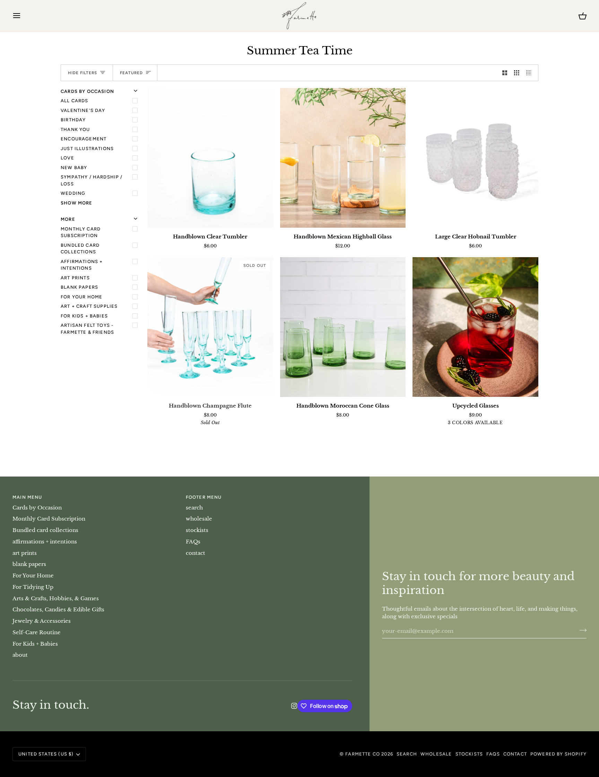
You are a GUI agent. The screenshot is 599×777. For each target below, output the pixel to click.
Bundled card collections (80, 249)
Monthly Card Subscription (81, 232)
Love (67, 157)
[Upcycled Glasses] (475, 327)
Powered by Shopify (558, 754)
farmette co (362, 754)
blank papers (79, 287)
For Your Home (81, 296)
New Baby (74, 167)
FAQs (193, 542)
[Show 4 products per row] (530, 73)
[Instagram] (294, 706)
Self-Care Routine (36, 632)
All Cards (74, 100)
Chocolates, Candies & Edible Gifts (58, 609)
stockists (197, 530)
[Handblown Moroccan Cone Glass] (343, 327)
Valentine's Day (83, 110)
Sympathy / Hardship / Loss (92, 180)
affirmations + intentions (82, 265)
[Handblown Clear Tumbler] (210, 158)
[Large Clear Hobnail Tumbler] (475, 158)
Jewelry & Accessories (41, 621)
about (20, 655)
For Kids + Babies (84, 315)
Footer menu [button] (204, 497)
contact (195, 553)
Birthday (73, 119)
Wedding (73, 193)
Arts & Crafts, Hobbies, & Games (55, 598)
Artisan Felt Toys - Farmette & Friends (87, 329)
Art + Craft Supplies (89, 306)
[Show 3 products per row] (517, 73)
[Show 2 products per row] (505, 73)
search (194, 508)
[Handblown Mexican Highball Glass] (343, 158)
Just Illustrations (87, 148)
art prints (75, 277)
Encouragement (83, 138)
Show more (77, 203)
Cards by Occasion (37, 508)
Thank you (75, 129)
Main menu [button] (27, 497)
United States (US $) (45, 754)
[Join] (581, 630)
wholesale (199, 519)
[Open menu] (22, 15)
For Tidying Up (32, 587)
